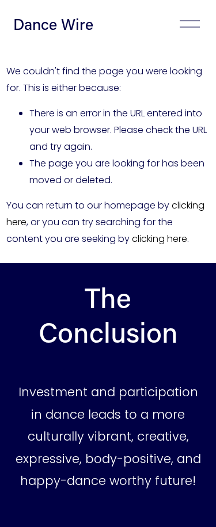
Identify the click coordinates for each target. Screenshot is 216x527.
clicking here (159, 238)
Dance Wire (53, 24)
